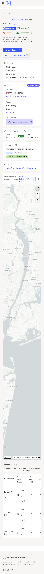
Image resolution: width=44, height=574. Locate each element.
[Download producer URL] (36, 122)
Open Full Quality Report (14, 55)
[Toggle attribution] (39, 457)
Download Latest (10, 50)
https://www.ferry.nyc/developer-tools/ (21, 168)
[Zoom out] (37, 196)
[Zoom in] (37, 193)
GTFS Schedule (17, 20)
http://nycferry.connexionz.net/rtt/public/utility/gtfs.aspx (20, 122)
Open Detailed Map (22, 179)
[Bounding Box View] (37, 179)
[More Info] (15, 145)
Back (8, 13)
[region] (22, 322)
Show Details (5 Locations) (17, 96)
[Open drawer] (2, 3)
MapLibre (16, 457)
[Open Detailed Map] (37, 188)
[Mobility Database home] (8, 3)
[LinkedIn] (12, 570)
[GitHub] (4, 570)
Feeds (6, 20)
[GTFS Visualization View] (33, 179)
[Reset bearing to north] (37, 200)
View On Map (10, 112)
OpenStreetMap (25, 457)
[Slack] (8, 570)
